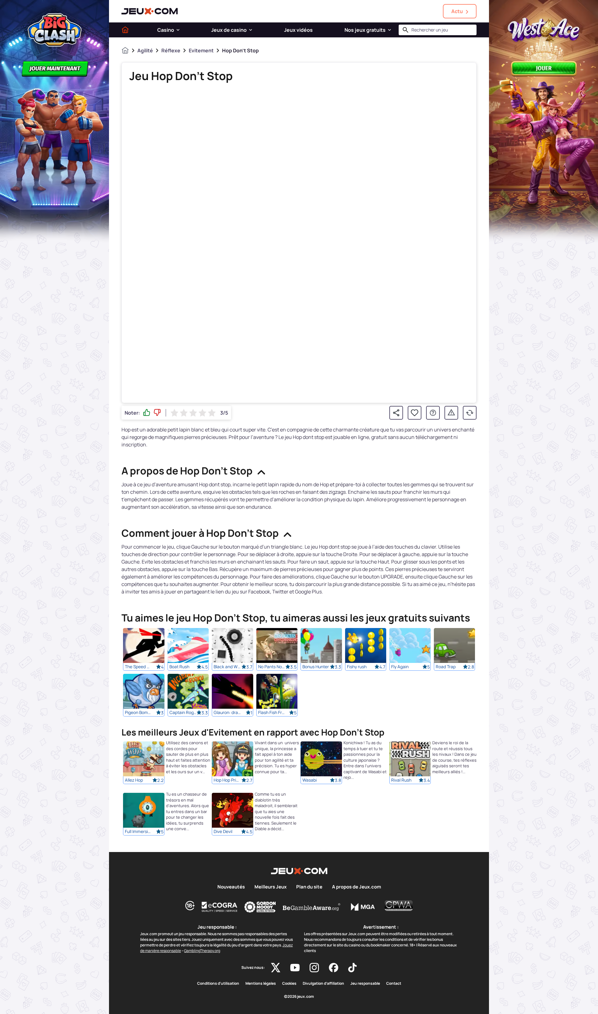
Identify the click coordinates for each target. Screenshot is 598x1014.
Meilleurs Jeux (270, 887)
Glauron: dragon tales (227, 712)
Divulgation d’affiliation (323, 983)
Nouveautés (231, 887)
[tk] (352, 967)
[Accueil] (125, 29)
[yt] (295, 967)
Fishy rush (357, 666)
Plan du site (309, 887)
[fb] (333, 967)
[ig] (314, 967)
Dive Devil (223, 832)
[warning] (451, 412)
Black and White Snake (227, 666)
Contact (393, 983)
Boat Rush (179, 666)
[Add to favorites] (414, 413)
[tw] (275, 967)
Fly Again (400, 666)
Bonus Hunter (315, 666)
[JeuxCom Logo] (149, 11)
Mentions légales (260, 983)
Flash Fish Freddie (272, 712)
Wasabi (309, 780)
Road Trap (446, 666)
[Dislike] (157, 413)
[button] (178, 30)
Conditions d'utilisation (218, 983)
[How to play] (433, 413)
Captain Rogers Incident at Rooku (183, 712)
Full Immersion (138, 832)
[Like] (146, 413)
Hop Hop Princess (227, 780)
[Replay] (469, 413)
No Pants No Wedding (272, 666)
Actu (457, 11)
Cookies (289, 983)
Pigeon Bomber (138, 712)
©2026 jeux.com (299, 996)
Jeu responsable (365, 983)
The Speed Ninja (138, 666)
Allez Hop (134, 780)
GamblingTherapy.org (202, 950)
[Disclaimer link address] (219, 906)
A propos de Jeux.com (356, 887)
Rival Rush (401, 780)
